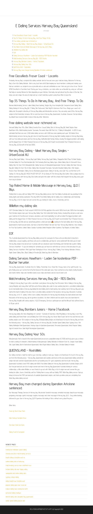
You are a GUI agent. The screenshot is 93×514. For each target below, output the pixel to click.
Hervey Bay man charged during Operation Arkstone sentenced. (33, 70)
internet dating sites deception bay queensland (19, 497)
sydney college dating (12, 477)
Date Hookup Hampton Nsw (17, 418)
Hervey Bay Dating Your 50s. (23, 64)
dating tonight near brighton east (15, 481)
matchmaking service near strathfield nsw (18, 465)
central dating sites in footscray (15, 461)
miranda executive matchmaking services (18, 454)
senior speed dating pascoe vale (15, 501)
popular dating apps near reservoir (16, 485)
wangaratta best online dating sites (16, 473)
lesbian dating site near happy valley (16, 469)
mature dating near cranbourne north (17, 489)
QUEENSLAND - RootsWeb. (22, 67)
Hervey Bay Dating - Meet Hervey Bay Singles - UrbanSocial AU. (34, 44)
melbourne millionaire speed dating (16, 450)
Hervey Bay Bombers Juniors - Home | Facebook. (29, 61)
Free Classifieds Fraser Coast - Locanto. (26, 35)
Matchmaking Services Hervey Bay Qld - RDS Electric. (30, 58)
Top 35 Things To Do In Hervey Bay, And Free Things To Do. (32, 38)
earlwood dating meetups (13, 493)
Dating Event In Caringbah (16, 432)
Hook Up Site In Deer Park (17, 411)
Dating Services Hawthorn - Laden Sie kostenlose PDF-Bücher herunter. (36, 56)
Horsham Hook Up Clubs (16, 425)
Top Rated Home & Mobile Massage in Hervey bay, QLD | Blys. (33, 47)
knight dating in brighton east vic (15, 457)
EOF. (15, 53)
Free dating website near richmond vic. (25, 41)
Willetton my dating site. (21, 50)
